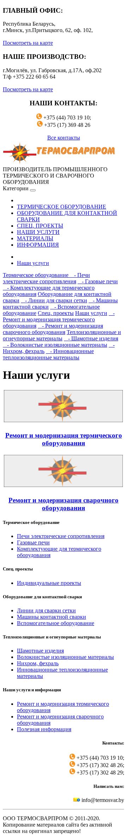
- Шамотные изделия (91, 338)
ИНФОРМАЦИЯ (38, 245)
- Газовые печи (98, 281)
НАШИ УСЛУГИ (38, 232)
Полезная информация (44, 729)
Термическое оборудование (36, 275)
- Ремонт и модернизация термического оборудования (59, 319)
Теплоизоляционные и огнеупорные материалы (62, 335)
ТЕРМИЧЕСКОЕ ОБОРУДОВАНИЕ (61, 207)
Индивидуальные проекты (49, 583)
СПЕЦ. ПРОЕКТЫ (40, 226)
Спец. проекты (56, 313)
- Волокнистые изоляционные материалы (55, 345)
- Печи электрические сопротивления (46, 278)
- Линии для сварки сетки (54, 300)
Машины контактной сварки (51, 617)
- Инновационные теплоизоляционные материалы (48, 354)
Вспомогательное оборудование (55, 623)
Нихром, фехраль (38, 663)
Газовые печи (33, 542)
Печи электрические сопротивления (60, 536)
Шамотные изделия (40, 651)
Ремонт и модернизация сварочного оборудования (63, 504)
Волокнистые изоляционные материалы (65, 657)
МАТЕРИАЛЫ (35, 238)
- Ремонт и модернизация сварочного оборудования (53, 329)
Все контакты (63, 138)
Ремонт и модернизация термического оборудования (63, 439)
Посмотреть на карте (28, 43)
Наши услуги (33, 263)
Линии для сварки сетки (46, 610)
